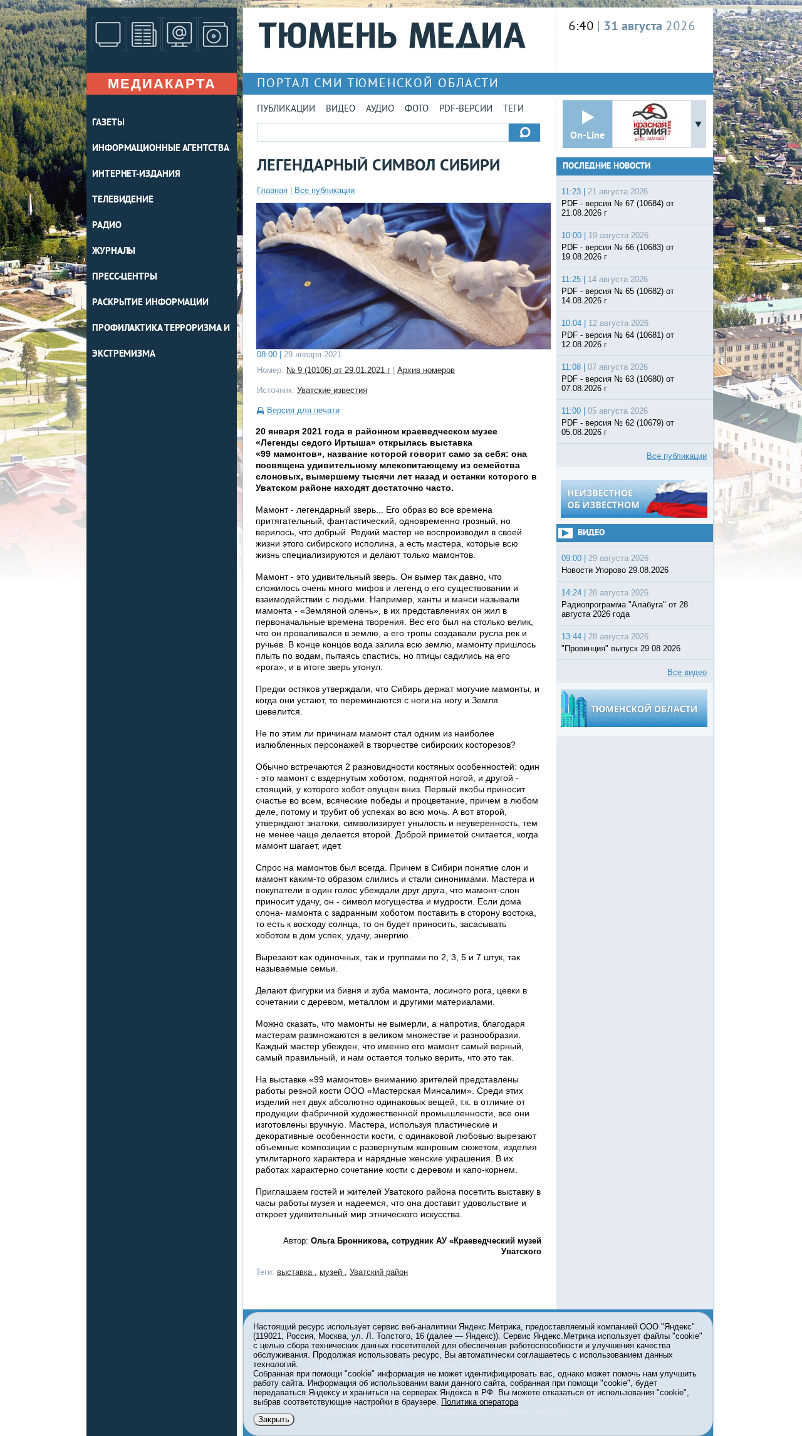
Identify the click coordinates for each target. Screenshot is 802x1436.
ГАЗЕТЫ (108, 123)
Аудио (380, 109)
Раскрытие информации (150, 303)
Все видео (687, 672)
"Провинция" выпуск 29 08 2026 (620, 648)
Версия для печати (303, 410)
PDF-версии (465, 109)
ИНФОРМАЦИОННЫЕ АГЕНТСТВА (160, 149)
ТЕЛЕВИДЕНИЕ (123, 200)
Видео (340, 109)
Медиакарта (162, 84)
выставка (296, 1272)
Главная (272, 190)
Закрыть (273, 1419)
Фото (417, 109)
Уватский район (379, 1272)
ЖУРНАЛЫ (113, 252)
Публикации (286, 109)
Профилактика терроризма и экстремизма (161, 341)
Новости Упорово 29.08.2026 (615, 570)
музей (332, 1272)
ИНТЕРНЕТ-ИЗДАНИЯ (136, 175)
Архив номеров (426, 370)
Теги (513, 109)
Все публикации (324, 190)
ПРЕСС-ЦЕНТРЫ (124, 277)
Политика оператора (479, 1402)
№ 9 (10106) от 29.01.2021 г (338, 370)
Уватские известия (332, 390)
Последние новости (606, 166)
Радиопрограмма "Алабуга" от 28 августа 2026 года (624, 609)
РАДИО (107, 226)
